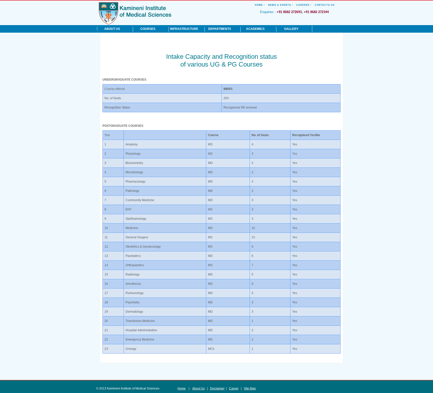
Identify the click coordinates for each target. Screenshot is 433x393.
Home (259, 5)
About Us (198, 388)
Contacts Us (325, 5)
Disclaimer (217, 388)
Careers (302, 5)
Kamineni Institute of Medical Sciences (135, 13)
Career (234, 388)
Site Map (250, 388)
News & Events (279, 5)
